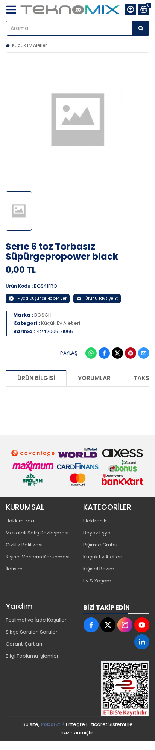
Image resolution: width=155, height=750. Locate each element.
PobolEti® (53, 724)
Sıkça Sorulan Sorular (32, 631)
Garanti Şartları (24, 643)
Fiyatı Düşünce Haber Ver (42, 298)
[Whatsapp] (91, 353)
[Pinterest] (130, 353)
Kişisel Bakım (98, 568)
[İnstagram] (124, 624)
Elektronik (94, 520)
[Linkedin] (141, 641)
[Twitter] (117, 353)
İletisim (14, 568)
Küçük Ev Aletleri (30, 45)
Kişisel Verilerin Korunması (38, 556)
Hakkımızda (20, 520)
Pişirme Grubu (100, 544)
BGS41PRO (45, 286)
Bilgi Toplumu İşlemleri (33, 655)
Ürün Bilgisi (36, 378)
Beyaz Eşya (97, 532)
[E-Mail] (143, 353)
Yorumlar (94, 378)
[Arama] (140, 28)
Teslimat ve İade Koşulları (37, 619)
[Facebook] (104, 353)
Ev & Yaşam (97, 580)
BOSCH (43, 314)
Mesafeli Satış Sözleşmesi (37, 532)
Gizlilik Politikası (24, 544)
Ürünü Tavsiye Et (101, 298)
